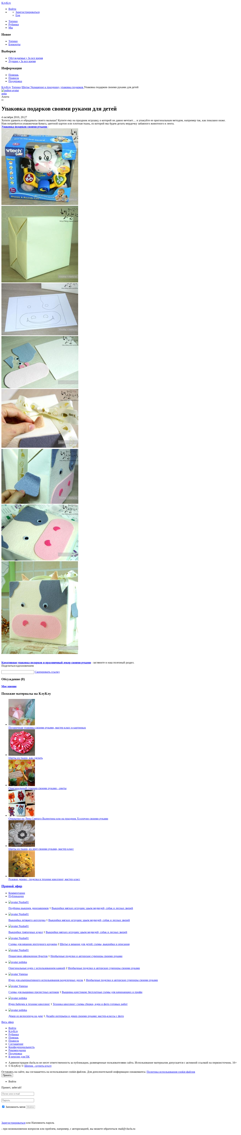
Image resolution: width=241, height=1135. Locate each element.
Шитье (26, 87)
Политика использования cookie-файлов (171, 1071)
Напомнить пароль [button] (42, 1122)
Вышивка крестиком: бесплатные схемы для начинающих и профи (102, 992)
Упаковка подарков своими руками (24, 126)
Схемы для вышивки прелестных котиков (33, 992)
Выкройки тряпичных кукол (25, 932)
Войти (12, 1028)
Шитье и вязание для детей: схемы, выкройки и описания (94, 944)
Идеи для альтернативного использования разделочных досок (45, 980)
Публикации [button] (16, 896)
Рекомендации (17, 1050)
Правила (13, 78)
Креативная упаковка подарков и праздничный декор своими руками (46, 662)
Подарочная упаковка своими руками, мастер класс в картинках (47, 727)
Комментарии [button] (16, 892)
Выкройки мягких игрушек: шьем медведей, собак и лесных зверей (92, 908)
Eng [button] (18, 15)
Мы (10, 27)
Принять (7, 1075)
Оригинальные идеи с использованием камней (36, 968)
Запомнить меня (15, 1106)
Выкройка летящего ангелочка (27, 920)
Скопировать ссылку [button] (47, 671)
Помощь (13, 74)
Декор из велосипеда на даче (25, 1016)
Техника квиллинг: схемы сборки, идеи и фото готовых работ (90, 1004)
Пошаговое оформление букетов (28, 956)
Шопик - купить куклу (38, 1065)
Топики (13, 21)
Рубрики (13, 24)
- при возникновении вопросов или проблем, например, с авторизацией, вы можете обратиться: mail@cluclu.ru (68, 1128)
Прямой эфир (11, 886)
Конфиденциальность (21, 1047)
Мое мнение (9, 686)
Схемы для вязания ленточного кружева (32, 944)
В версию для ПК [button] (19, 1056)
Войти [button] (12, 1081)
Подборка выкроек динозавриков (28, 908)
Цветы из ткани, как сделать (25, 757)
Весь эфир (7, 1022)
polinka (22, 962)
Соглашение (15, 1043)
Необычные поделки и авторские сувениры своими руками (86, 956)
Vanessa (23, 974)
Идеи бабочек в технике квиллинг (29, 1004)
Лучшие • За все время (22, 61)
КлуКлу (6, 2)
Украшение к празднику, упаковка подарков (57, 87)
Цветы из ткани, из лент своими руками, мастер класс (41, 848)
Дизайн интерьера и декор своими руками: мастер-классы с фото (85, 1016)
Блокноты (14, 44)
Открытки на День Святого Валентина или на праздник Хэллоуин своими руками (58, 818)
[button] (12, 8)
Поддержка (15, 81)
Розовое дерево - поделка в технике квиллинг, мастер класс (44, 879)
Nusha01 (23, 902)
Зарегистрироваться (13, 1122)
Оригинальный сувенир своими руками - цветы (37, 788)
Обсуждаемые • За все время (25, 58)
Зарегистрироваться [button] (28, 12)
